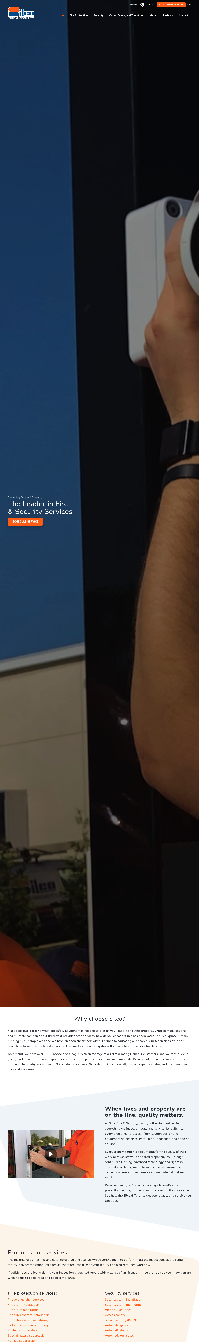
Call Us (150, 4)
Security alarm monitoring (123, 1305)
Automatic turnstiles (119, 1335)
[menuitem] (132, 4)
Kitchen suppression (22, 1330)
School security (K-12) (120, 1320)
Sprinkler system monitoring (28, 1320)
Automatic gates (116, 1325)
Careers (132, 4)
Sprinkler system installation (28, 1315)
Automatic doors (116, 1330)
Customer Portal (171, 4)
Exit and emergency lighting (28, 1325)
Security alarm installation (123, 1299)
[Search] (190, 4)
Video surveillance (118, 1310)
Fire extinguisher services (26, 1299)
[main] (22, 13)
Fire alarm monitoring (23, 1310)
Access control (115, 1315)
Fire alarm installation (23, 1305)
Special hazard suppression (27, 1335)
